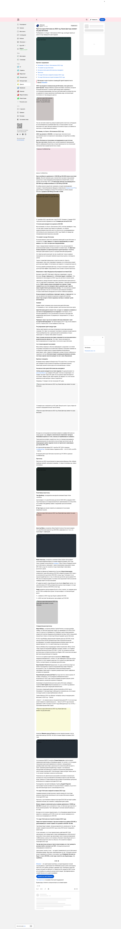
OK (31, 926)
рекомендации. (20, 140)
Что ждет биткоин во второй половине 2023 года (51, 77)
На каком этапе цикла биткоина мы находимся (50, 70)
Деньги (41, 26)
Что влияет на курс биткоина (45, 67)
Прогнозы (40, 72)
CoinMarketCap (40, 449)
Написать (95, 19)
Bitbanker (42, 25)
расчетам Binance (41, 373)
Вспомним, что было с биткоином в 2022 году (50, 65)
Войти (102, 19)
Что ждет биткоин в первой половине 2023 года (51, 75)
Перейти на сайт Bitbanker (45, 876)
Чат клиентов (40, 880)
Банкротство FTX (70, 188)
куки (25, 926)
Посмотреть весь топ (90, 350)
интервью (56, 563)
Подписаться (74, 25)
